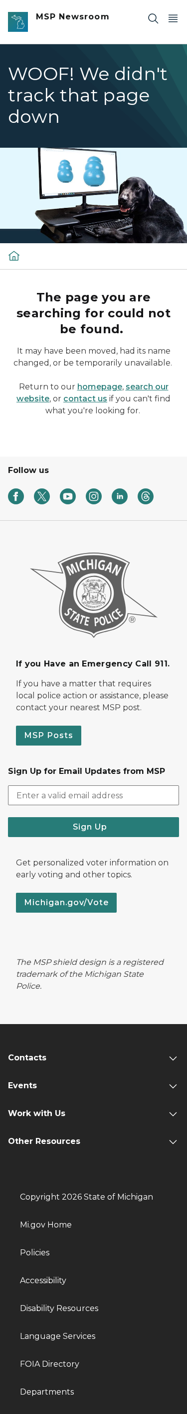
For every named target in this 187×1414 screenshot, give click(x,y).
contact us (85, 398)
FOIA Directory (49, 1364)
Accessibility (43, 1280)
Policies (34, 1252)
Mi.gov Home (46, 1224)
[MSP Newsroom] (14, 255)
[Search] (153, 18)
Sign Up (94, 827)
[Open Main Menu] (173, 18)
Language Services (57, 1336)
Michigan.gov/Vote (66, 902)
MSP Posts (48, 735)
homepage (99, 386)
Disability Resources (59, 1308)
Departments (47, 1392)
